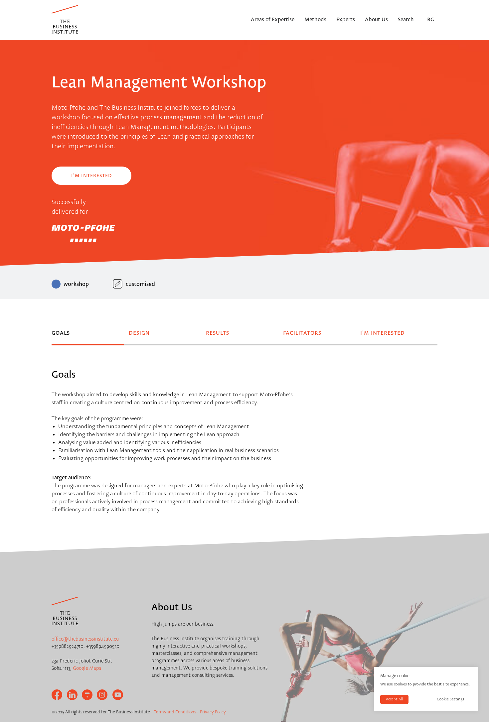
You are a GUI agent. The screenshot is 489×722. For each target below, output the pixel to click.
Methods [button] (315, 20)
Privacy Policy (213, 712)
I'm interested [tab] (382, 333)
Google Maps (87, 668)
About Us (376, 20)
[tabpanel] (244, 364)
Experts (345, 20)
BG (430, 20)
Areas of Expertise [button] (272, 20)
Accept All (394, 699)
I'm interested (91, 176)
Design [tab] (139, 333)
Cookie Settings (450, 699)
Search (406, 20)
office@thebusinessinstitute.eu (85, 639)
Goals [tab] (61, 333)
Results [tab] (217, 333)
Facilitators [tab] (302, 333)
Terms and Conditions (175, 712)
